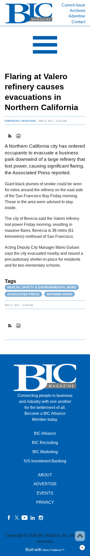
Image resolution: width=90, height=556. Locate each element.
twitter (17, 518)
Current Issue (73, 5)
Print (18, 136)
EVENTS (45, 493)
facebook (9, 518)
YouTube (25, 518)
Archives (77, 10)
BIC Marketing (45, 452)
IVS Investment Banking (45, 461)
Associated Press (23, 294)
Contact (78, 22)
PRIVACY (45, 502)
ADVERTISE (45, 484)
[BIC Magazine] (29, 23)
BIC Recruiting (45, 442)
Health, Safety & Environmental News (41, 287)
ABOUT (45, 475)
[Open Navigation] (45, 46)
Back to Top (80, 536)
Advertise (76, 16)
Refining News (59, 294)
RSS (10, 136)
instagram (41, 518)
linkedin (33, 518)
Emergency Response (20, 121)
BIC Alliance (45, 433)
